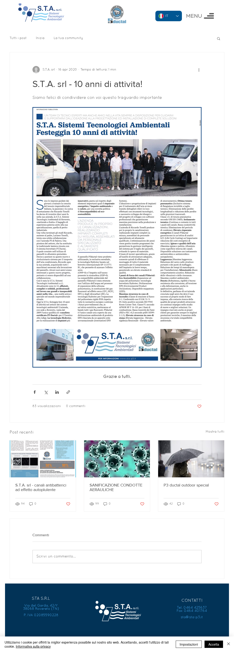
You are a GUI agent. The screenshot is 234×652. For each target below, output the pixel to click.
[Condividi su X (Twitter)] (46, 392)
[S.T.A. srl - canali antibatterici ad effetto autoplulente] (43, 458)
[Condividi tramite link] (68, 392)
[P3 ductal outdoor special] (191, 458)
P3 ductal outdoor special (186, 485)
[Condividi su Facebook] (34, 392)
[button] (200, 16)
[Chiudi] (228, 644)
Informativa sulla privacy (33, 646)
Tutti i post (18, 38)
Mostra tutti (215, 431)
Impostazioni (189, 644)
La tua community (68, 38)
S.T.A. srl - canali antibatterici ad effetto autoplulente (40, 487)
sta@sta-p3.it (192, 617)
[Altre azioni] (199, 69)
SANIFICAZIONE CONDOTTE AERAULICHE (116, 487)
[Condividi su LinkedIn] (57, 392)
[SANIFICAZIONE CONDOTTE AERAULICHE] (117, 458)
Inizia (40, 38)
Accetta (213, 644)
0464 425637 (195, 607)
